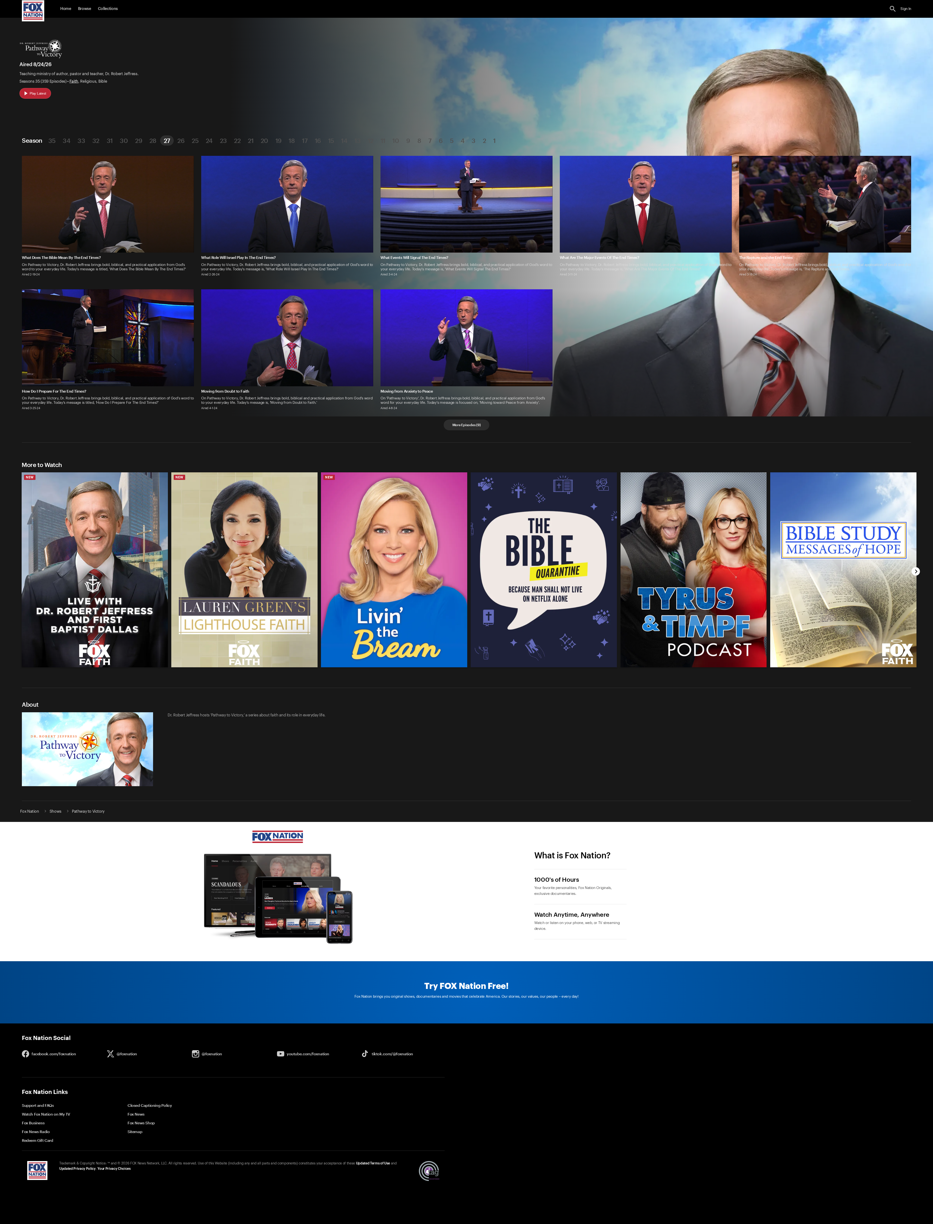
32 (95, 140)
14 (344, 140)
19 (279, 140)
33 (81, 140)
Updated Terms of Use (373, 1163)
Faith (73, 81)
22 (237, 140)
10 (395, 140)
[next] (916, 572)
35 (52, 140)
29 (138, 140)
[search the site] (893, 9)
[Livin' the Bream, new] (394, 666)
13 (357, 140)
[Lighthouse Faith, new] (245, 666)
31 (110, 140)
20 (264, 140)
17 (305, 140)
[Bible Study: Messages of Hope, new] (843, 666)
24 (209, 140)
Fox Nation (29, 811)
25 (195, 140)
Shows (55, 811)
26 (180, 140)
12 (370, 140)
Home (65, 9)
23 (223, 140)
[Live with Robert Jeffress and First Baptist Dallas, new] (95, 666)
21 (250, 140)
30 (124, 140)
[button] (893, 9)
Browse (84, 9)
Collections (108, 9)
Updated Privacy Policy (77, 1169)
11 (383, 140)
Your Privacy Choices (113, 1169)
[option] (93, 566)
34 (66, 140)
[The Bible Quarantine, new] (544, 666)
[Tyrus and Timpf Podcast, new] (694, 666)
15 (331, 140)
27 (167, 140)
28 (152, 140)
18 (292, 140)
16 (318, 140)
